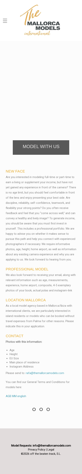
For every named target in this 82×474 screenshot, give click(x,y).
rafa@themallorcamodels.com (45, 373)
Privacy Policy (36, 449)
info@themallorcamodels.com (52, 445)
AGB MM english (16, 396)
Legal (50, 449)
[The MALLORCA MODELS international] (41, 20)
